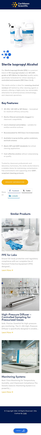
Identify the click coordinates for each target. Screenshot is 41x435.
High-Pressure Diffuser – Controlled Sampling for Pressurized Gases (16, 316)
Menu (18, 431)
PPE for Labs (9, 254)
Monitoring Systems (13, 376)
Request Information (14, 182)
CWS (25, 413)
